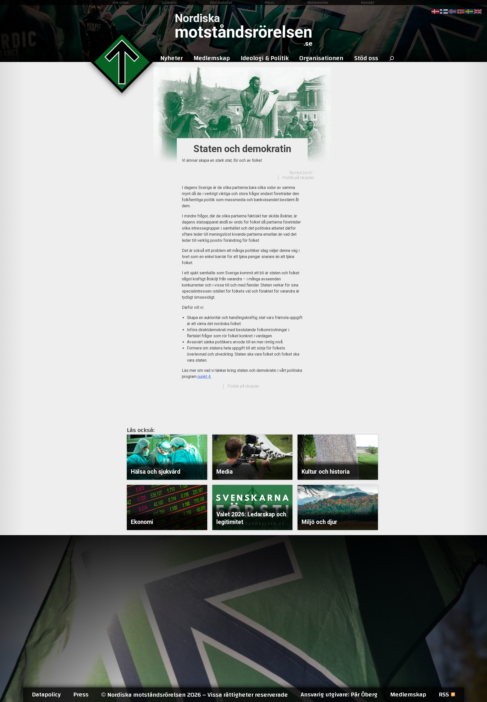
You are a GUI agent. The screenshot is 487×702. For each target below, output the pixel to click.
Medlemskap (408, 694)
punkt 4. (204, 376)
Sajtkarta (169, 2)
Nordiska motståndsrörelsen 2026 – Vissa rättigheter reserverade (194, 694)
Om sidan (121, 2)
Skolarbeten (317, 2)
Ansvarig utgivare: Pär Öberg (339, 694)
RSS (444, 694)
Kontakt (367, 2)
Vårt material (221, 2)
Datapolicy (46, 694)
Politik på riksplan (298, 177)
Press (269, 2)
